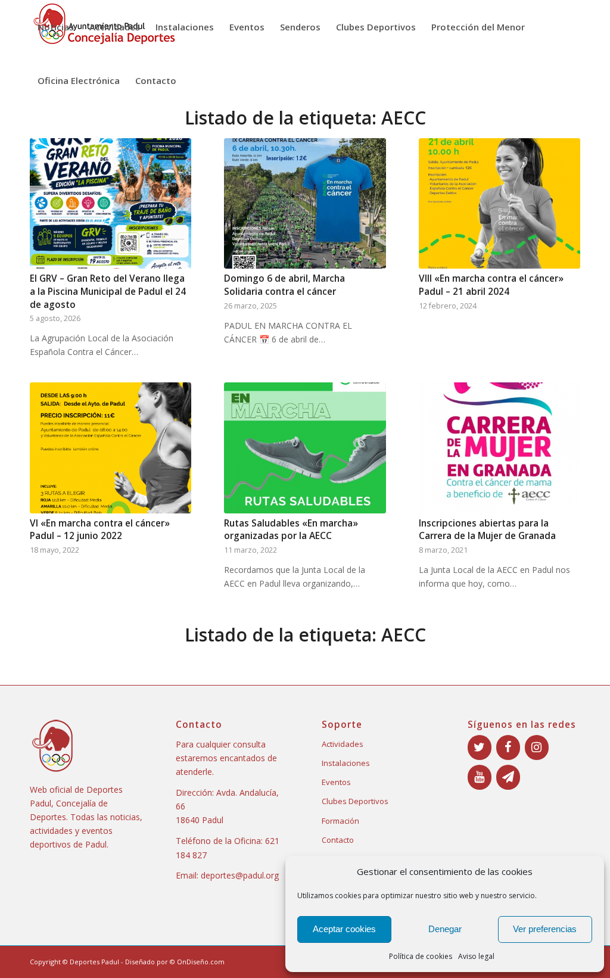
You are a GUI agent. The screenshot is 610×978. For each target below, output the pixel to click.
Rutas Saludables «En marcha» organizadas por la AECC (291, 530)
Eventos (336, 782)
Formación (340, 820)
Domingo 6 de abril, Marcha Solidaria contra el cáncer (284, 285)
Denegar (445, 929)
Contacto (338, 839)
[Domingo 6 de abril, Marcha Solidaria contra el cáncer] (304, 203)
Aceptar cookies (344, 929)
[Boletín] (508, 777)
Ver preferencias (545, 929)
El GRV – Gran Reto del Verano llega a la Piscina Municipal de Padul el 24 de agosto (108, 291)
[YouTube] (479, 777)
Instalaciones (346, 763)
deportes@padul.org (240, 875)
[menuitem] (56, 27)
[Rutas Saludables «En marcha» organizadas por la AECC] (304, 447)
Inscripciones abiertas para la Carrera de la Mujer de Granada (487, 530)
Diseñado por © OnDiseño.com (175, 961)
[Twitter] (479, 747)
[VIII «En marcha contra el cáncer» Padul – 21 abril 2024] (499, 203)
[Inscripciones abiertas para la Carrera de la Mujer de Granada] (499, 447)
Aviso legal (476, 956)
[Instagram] (537, 747)
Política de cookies (420, 956)
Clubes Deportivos (355, 801)
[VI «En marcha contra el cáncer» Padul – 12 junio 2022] (110, 447)
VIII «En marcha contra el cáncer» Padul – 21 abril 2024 (491, 285)
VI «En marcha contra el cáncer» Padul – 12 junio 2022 (100, 530)
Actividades (342, 744)
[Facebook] (508, 747)
